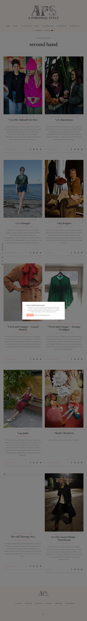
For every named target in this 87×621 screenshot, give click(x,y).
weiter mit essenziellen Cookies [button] (42, 315)
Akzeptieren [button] (30, 315)
